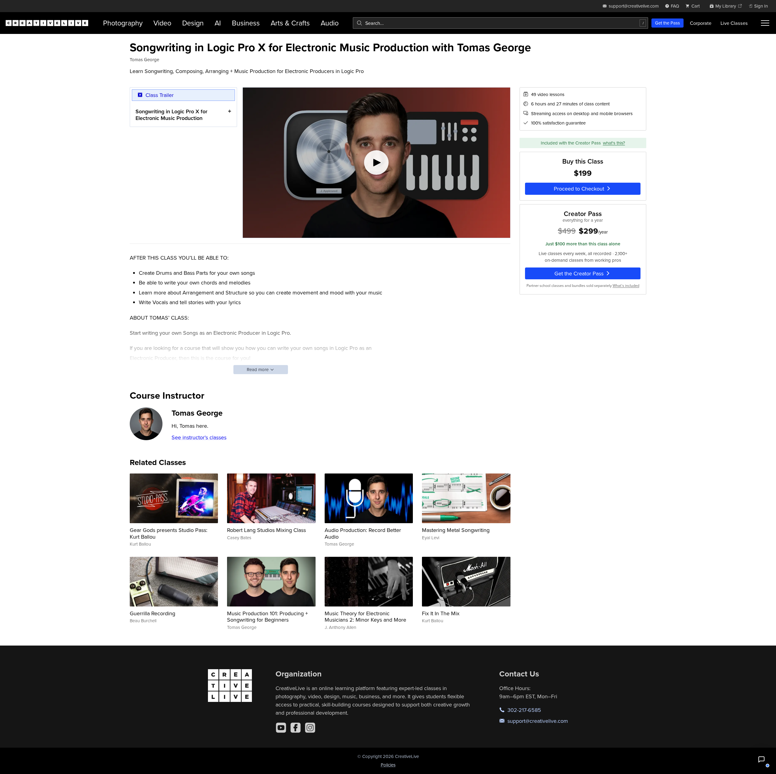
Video (162, 23)
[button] (761, 759)
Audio (330, 23)
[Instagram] (310, 727)
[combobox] (500, 23)
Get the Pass (667, 23)
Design (193, 23)
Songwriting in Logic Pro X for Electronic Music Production (171, 115)
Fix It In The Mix (441, 613)
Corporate (700, 23)
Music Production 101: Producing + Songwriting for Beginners (267, 617)
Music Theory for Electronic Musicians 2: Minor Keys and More (365, 617)
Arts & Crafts (290, 23)
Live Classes (734, 23)
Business (246, 23)
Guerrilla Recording (152, 613)
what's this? (614, 143)
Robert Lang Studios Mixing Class (266, 530)
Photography (122, 23)
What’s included (626, 285)
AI (218, 23)
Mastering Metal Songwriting (456, 530)
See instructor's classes (199, 437)
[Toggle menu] (765, 23)
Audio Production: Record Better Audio (363, 533)
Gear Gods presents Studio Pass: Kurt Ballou (168, 533)
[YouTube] (281, 727)
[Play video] (376, 163)
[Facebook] (295, 727)
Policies (388, 765)
